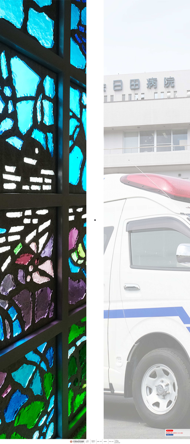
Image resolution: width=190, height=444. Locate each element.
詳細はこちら (169, 434)
